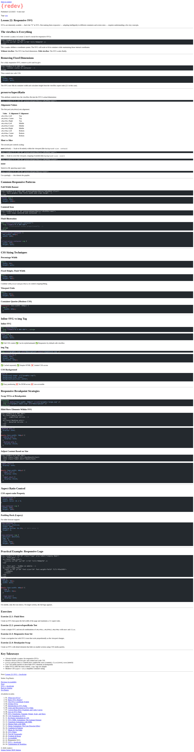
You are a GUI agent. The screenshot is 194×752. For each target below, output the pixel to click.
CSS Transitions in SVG (16, 716)
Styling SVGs (13, 704)
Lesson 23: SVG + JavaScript (15, 674)
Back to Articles (6, 688)
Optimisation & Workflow (17, 744)
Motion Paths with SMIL (17, 724)
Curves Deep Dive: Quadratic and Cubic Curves (25, 710)
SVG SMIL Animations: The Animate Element (24, 720)
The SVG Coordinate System (18, 702)
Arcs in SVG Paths (15, 712)
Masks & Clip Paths (15, 730)
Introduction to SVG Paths (17, 706)
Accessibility (12, 738)
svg (6, 15)
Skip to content (6, 2)
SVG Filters (12, 732)
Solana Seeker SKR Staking (11, 750)
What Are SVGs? (14, 698)
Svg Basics (5, 690)
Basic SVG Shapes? (15, 700)
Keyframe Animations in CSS (18, 718)
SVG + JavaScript (14, 742)
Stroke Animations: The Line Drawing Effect (24, 726)
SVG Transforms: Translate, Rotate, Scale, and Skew (27, 714)
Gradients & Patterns (15, 728)
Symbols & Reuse (14, 736)
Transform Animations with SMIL (20, 722)
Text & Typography (15, 734)
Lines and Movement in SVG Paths (20, 708)
